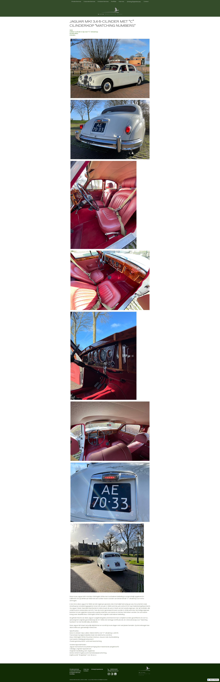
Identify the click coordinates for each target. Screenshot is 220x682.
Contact (146, 1)
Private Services (76, 1)
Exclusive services (75, 672)
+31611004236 (114, 669)
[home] (110, 11)
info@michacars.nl (113, 671)
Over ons (121, 1)
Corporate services (75, 671)
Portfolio (113, 1)
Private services (74, 669)
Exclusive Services (103, 1)
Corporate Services (89, 1)
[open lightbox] (110, 68)
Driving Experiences (97, 669)
